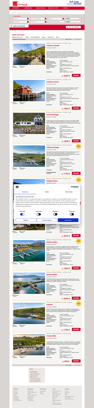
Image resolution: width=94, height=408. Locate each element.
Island (14, 395)
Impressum (67, 392)
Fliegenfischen (30, 397)
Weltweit (15, 391)
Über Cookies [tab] (69, 192)
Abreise (68, 21)
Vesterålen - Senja (67, 43)
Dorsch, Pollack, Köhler (32, 395)
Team (53, 401)
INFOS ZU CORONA (56, 403)
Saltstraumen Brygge (52, 147)
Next (48, 251)
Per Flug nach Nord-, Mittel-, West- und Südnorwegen (56, 395)
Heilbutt (29, 393)
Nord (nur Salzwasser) (57, 43)
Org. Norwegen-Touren (32, 392)
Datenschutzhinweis (69, 399)
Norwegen (19, 12)
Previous (10, 251)
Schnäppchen (16, 399)
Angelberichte (43, 391)
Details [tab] (47, 192)
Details (76, 75)
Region (43, 37)
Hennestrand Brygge (52, 115)
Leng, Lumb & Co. (31, 396)
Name (27, 37)
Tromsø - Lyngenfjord (67, 302)
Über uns (67, 391)
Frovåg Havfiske (51, 336)
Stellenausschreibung (56, 404)
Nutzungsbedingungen (69, 396)
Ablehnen (25, 220)
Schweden (15, 393)
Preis (57, 37)
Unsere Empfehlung (35, 37)
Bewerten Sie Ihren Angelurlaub (56, 391)
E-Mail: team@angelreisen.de (35, 381)
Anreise (68, 18)
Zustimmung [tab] (25, 192)
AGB (66, 395)
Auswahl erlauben (47, 220)
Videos (41, 392)
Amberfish (49, 305)
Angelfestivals (30, 391)
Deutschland (16, 397)
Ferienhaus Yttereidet (52, 45)
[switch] (39, 214)
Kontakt (66, 393)
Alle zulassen (68, 220)
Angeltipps (42, 393)
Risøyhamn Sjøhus (51, 242)
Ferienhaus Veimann (52, 82)
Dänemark (15, 396)
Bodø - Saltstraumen (67, 145)
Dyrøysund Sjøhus (51, 274)
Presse (53, 399)
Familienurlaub (30, 400)
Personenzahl (50, 37)
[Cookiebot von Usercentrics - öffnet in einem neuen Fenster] (72, 187)
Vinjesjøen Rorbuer (52, 181)
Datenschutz (67, 397)
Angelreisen (14, 12)
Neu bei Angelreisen (17, 400)
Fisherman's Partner (56, 400)
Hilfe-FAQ (54, 397)
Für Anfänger (30, 399)
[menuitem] (15, 8)
